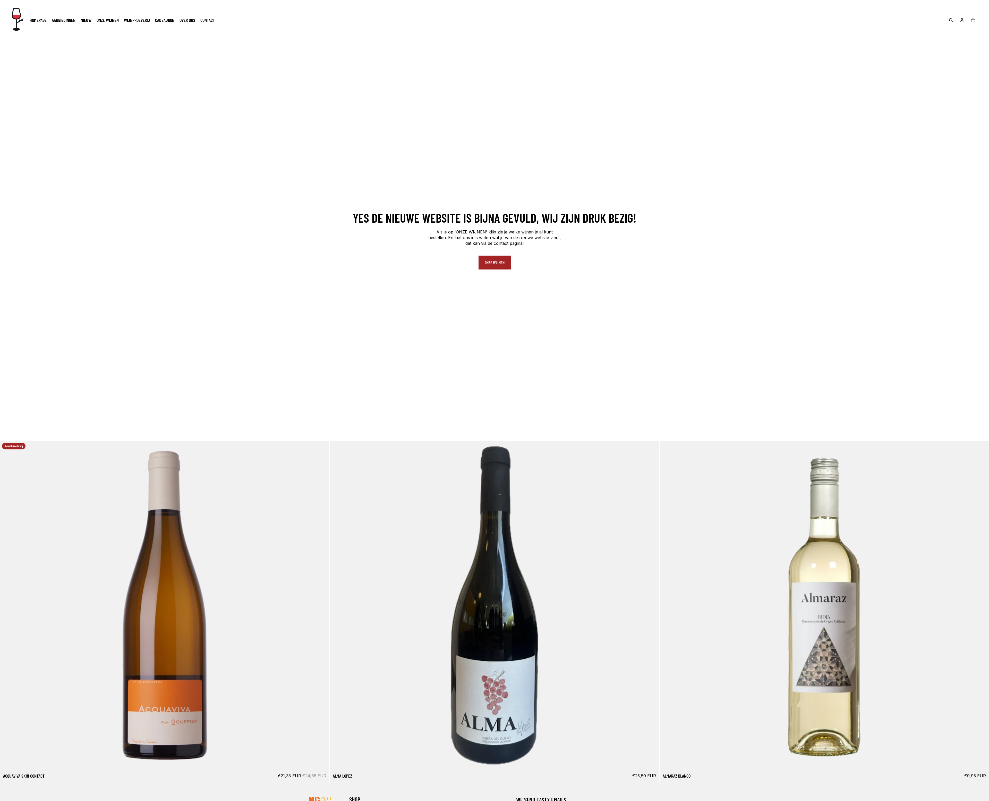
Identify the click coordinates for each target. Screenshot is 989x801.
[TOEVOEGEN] (321, 762)
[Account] (961, 20)
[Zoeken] (951, 20)
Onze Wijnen (495, 262)
